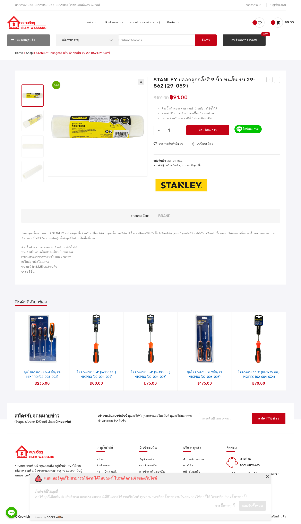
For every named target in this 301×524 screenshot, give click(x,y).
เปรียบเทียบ (205, 144)
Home (19, 53)
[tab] (140, 216)
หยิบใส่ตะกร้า (208, 130)
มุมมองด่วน (44, 353)
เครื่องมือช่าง (172, 165)
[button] (244, 40)
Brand (164, 216)
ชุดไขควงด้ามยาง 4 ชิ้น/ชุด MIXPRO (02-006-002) (42, 374)
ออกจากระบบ (254, 5)
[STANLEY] (181, 185)
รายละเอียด (140, 216)
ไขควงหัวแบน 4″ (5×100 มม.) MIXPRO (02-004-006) (150, 374)
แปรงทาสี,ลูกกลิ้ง (191, 165)
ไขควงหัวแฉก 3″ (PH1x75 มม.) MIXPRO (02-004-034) (259, 374)
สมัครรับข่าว (268, 418)
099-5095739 (250, 465)
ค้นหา (206, 40)
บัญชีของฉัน (278, 5)
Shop (29, 53)
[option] (32, 95)
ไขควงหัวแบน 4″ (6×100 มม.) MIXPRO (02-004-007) (96, 374)
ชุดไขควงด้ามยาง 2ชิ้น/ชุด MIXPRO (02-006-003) (205, 374)
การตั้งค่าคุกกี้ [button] (225, 505)
